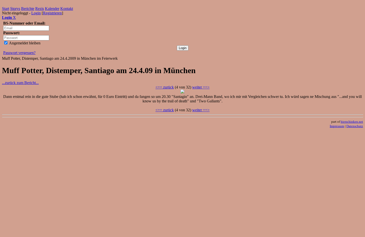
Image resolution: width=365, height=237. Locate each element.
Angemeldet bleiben (24, 43)
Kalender (52, 8)
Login (36, 13)
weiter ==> (201, 87)
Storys (15, 8)
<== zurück (164, 87)
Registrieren (52, 13)
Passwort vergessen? (19, 53)
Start (5, 8)
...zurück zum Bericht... (20, 83)
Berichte (27, 8)
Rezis (39, 8)
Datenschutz (354, 126)
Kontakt (66, 8)
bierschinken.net (352, 121)
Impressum (337, 126)
